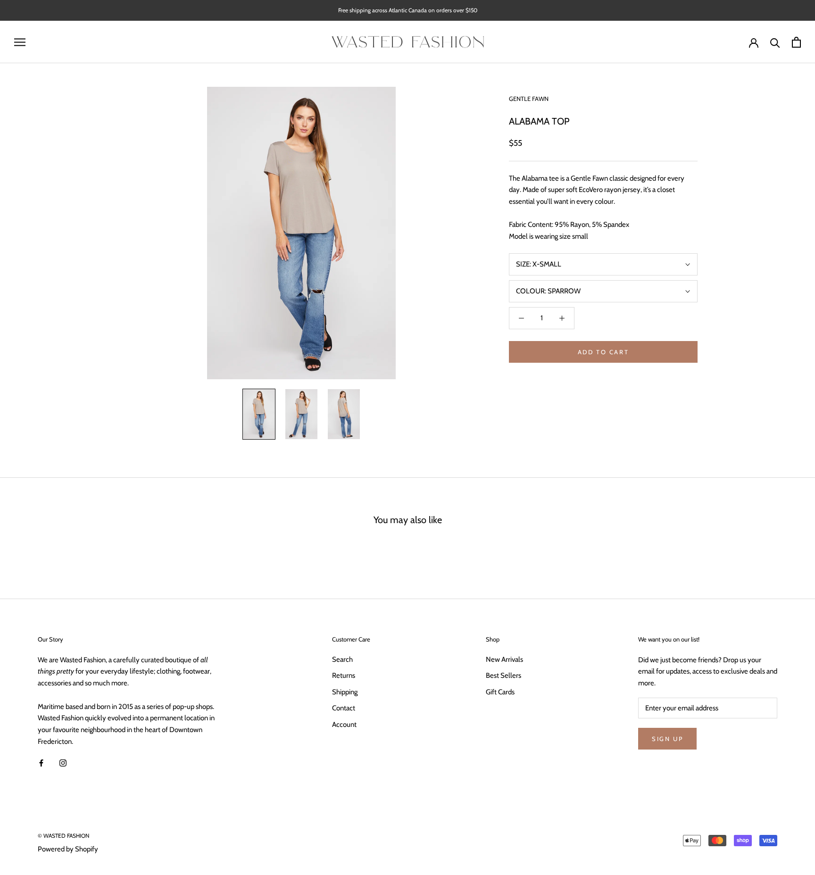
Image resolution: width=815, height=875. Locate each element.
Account (344, 724)
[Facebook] (41, 763)
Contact (343, 708)
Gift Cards (500, 692)
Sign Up (667, 738)
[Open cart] (796, 42)
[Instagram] (63, 763)
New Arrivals (504, 659)
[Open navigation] (19, 42)
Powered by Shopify (68, 849)
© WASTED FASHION (63, 835)
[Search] (775, 42)
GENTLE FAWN (529, 98)
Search (342, 659)
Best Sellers (503, 675)
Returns (343, 675)
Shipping (345, 692)
